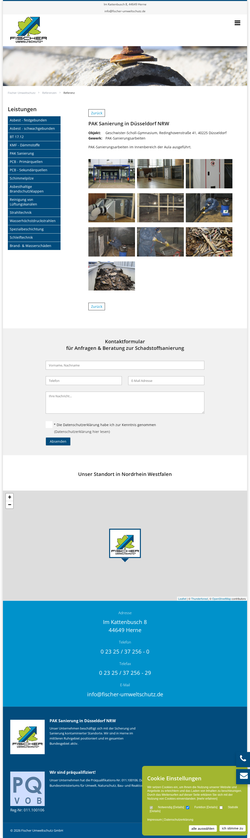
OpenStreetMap (221, 599)
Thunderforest (199, 599)
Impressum (154, 819)
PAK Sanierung (22, 153)
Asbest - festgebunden (28, 120)
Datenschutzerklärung (178, 819)
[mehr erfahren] (207, 798)
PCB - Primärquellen (26, 161)
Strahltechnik (20, 212)
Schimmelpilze (22, 178)
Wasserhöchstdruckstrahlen (33, 220)
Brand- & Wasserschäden (30, 245)
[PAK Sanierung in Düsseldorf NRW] (28, 40)
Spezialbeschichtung (27, 229)
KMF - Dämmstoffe (25, 145)
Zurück (96, 113)
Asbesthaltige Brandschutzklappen (27, 188)
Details (178, 807)
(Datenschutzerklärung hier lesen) (82, 431)
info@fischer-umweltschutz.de (125, 11)
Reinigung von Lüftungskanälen (23, 201)
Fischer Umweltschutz (21, 93)
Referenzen (49, 93)
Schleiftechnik (21, 237)
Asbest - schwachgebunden (32, 128)
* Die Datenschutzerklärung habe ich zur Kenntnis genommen (105, 424)
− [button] (9, 505)
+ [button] (9, 497)
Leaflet (182, 599)
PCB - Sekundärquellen (28, 170)
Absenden (58, 441)
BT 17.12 (17, 136)
